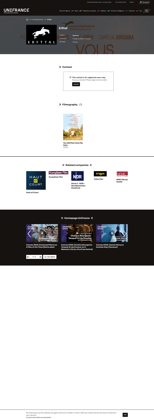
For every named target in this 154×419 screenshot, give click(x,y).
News (76, 11)
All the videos (49, 257)
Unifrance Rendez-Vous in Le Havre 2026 (99, 2)
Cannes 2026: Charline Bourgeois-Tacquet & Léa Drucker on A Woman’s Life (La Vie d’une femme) (42, 247)
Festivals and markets (89, 11)
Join (140, 11)
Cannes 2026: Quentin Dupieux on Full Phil (111, 246)
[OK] (125, 415)
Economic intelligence (117, 11)
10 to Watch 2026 (120, 2)
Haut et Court (32, 192)
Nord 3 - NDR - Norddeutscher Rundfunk (78, 185)
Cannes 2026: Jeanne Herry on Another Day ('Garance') (75, 246)
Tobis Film (98, 179)
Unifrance (132, 11)
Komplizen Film (56, 177)
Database (103, 11)
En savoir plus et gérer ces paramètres (38, 417)
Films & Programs (64, 11)
